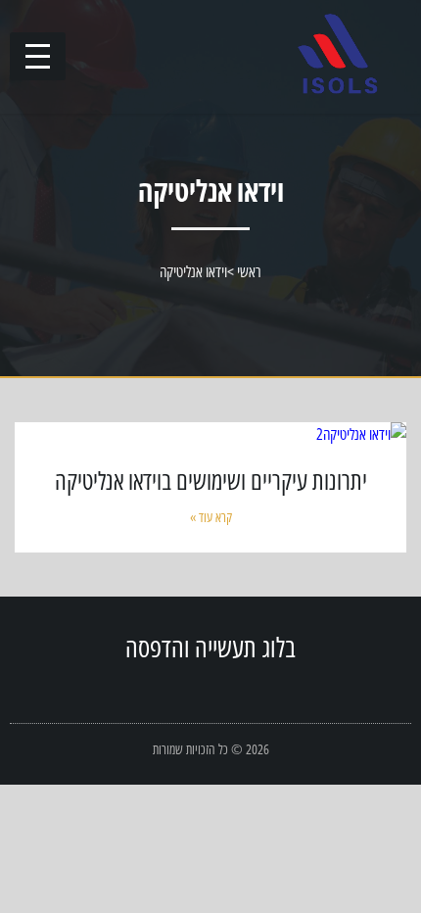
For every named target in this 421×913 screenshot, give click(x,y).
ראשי (249, 271)
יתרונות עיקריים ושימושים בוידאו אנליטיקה (211, 480)
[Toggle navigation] (38, 56)
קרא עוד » (211, 516)
